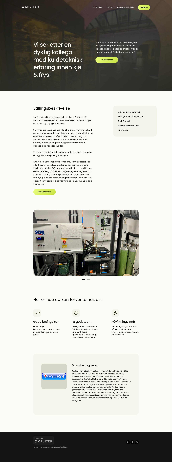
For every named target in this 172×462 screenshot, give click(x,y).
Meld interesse (107, 60)
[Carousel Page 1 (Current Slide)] (83, 279)
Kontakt (110, 7)
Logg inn (144, 7)
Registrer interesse (125, 7)
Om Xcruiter (97, 7)
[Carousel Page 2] (88, 279)
